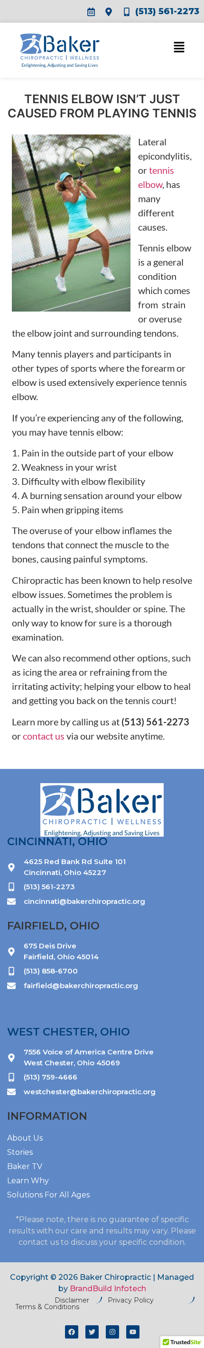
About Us (25, 1138)
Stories (20, 1152)
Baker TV (24, 1166)
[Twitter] (92, 1332)
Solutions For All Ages (48, 1194)
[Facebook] (71, 1332)
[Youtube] (132, 1332)
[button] (160, 49)
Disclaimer (72, 1300)
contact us (44, 735)
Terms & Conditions (47, 1307)
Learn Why (28, 1180)
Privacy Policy (131, 1300)
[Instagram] (112, 1332)
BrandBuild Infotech (108, 1288)
